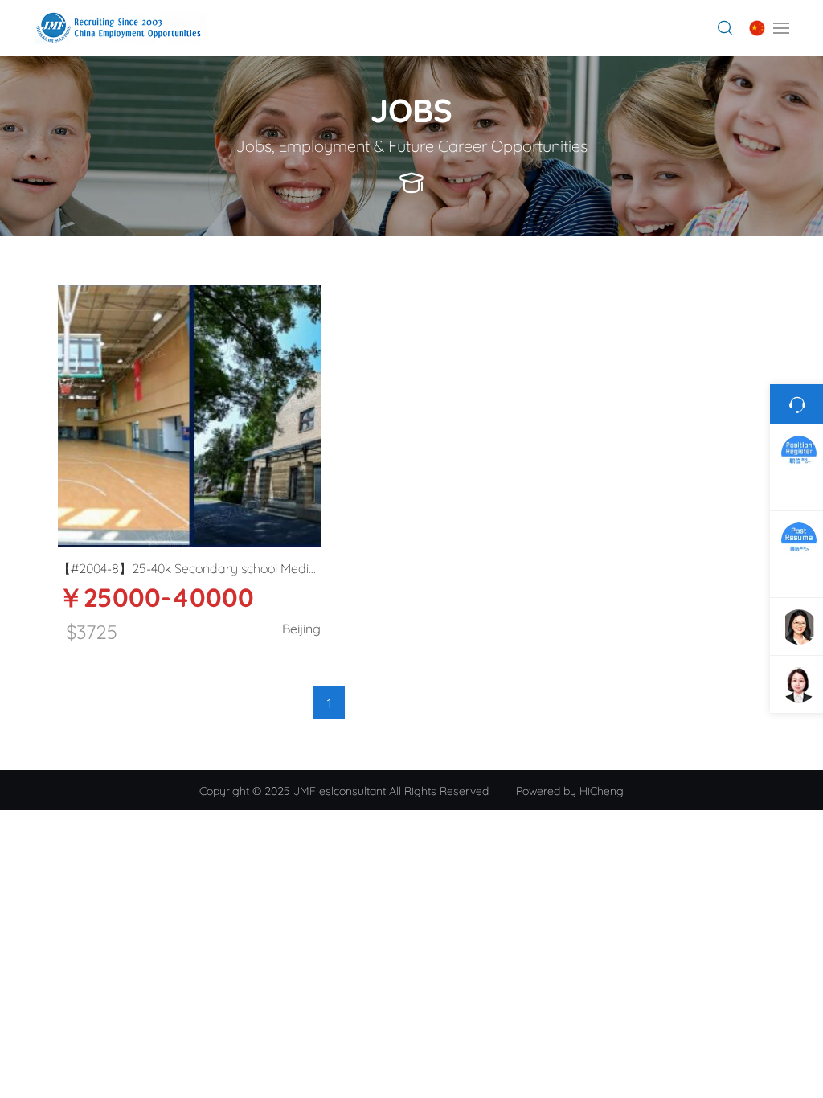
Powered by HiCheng (570, 789)
